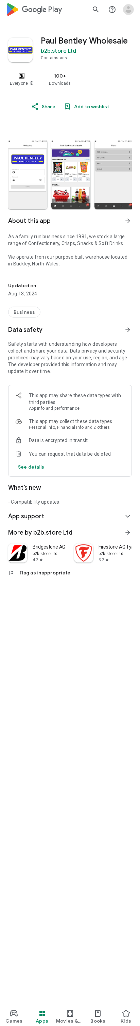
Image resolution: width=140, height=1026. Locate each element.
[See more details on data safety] (31, 467)
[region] (70, 79)
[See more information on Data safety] (128, 330)
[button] (32, 83)
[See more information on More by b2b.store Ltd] (128, 532)
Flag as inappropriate (39, 573)
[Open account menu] (128, 9)
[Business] (24, 312)
